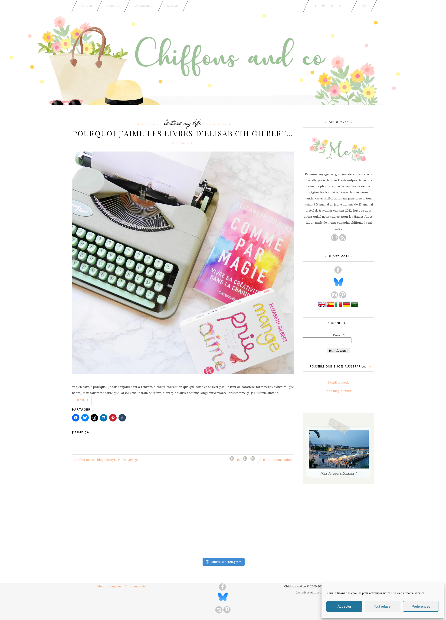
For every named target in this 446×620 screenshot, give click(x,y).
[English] (322, 307)
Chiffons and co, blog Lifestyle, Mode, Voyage (106, 460)
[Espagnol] (330, 307)
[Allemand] (346, 307)
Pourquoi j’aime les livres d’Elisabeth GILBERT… (183, 133)
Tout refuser (383, 606)
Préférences (421, 606)
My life (192, 122)
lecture (173, 122)
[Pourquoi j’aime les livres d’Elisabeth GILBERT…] (183, 262)
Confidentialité (135, 586)
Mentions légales (109, 586)
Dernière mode (338, 382)
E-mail (339, 335)
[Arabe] (354, 307)
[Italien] (338, 307)
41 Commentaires (279, 460)
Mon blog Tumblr (338, 391)
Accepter (344, 606)
